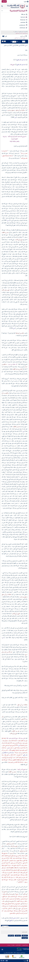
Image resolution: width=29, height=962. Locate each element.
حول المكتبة (22, 19)
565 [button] (15, 41)
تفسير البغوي (21, 32)
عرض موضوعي (22, 25)
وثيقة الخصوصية (25, 945)
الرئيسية (25, 32)
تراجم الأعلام (22, 27)
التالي (3, 926)
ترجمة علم (18, 935)
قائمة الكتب (22, 22)
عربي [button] (25, 1)
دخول (4, 1)
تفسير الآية (25, 935)
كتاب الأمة (23, 17)
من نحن (8, 945)
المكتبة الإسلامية (18, 11)
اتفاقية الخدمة (18, 945)
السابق (6, 926)
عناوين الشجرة (11, 935)
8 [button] (24, 41)
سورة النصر (16, 32)
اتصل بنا (13, 945)
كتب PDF (23, 14)
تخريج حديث (24, 937)
